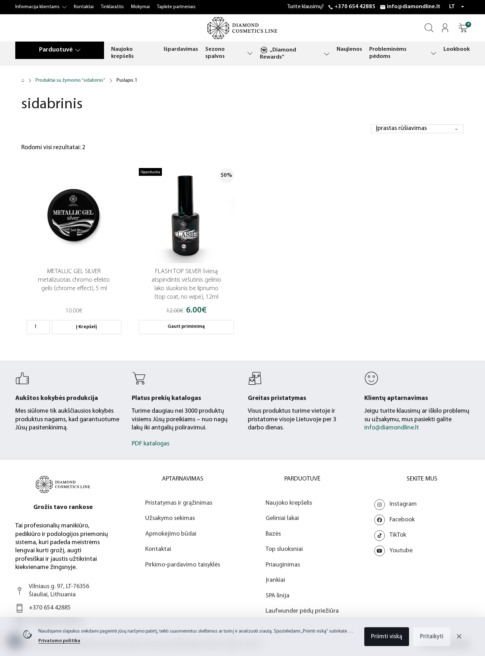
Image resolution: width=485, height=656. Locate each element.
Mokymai (140, 7)
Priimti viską (386, 637)
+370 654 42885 (354, 7)
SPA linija (277, 596)
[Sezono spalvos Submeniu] (250, 53)
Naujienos (349, 49)
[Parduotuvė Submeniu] (78, 50)
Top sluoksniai (284, 549)
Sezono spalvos (215, 53)
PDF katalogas (150, 444)
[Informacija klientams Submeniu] (64, 7)
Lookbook (456, 49)
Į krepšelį (86, 327)
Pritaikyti (431, 637)
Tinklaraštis (112, 7)
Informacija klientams (37, 7)
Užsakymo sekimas (170, 518)
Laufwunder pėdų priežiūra (302, 611)
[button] (463, 27)
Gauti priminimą (186, 326)
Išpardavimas (181, 49)
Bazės (273, 534)
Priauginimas (283, 565)
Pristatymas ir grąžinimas (178, 503)
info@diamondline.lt (413, 7)
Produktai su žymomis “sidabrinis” (70, 80)
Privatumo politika (59, 641)
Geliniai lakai (282, 518)
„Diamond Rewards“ (278, 53)
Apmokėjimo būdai (170, 534)
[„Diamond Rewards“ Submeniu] (326, 53)
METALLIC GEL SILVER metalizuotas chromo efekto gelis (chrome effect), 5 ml (74, 280)
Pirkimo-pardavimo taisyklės (182, 565)
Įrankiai (275, 580)
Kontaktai (84, 7)
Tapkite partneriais (176, 7)
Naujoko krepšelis (122, 53)
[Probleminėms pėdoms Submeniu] (433, 53)
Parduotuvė (56, 50)
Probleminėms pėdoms (388, 53)
